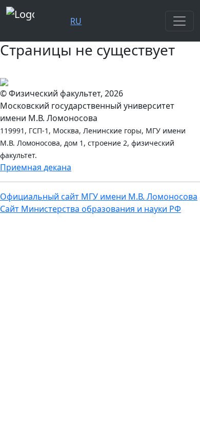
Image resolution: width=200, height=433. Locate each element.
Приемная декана (35, 167)
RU (76, 21)
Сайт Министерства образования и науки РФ (90, 208)
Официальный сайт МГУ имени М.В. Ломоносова (98, 196)
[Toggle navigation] (179, 21)
